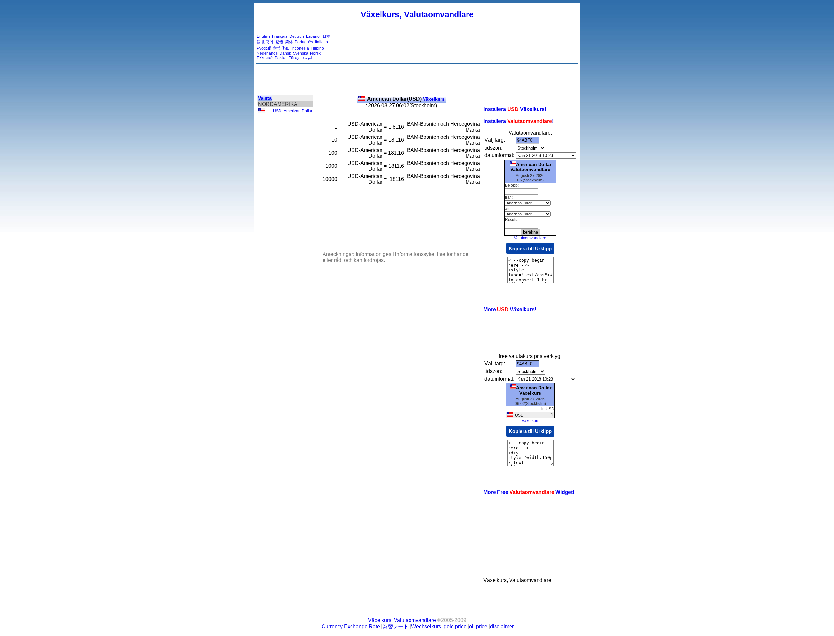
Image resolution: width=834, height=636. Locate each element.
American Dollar (298, 111)
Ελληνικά (265, 58)
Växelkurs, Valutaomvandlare (417, 14)
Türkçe (295, 58)
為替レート (395, 626)
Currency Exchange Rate (351, 626)
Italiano (321, 42)
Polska (281, 58)
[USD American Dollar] (261, 111)
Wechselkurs (426, 626)
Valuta (265, 98)
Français (279, 36)
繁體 (279, 42)
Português (304, 42)
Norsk (315, 53)
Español (313, 36)
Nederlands (267, 53)
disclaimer (502, 626)
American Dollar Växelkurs (533, 390)
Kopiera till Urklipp (530, 248)
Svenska (300, 53)
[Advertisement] (458, 47)
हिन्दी (276, 48)
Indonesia (300, 48)
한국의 (267, 42)
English (263, 36)
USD (277, 111)
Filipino (317, 48)
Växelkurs (406, 99)
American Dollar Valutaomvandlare (530, 167)
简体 (289, 42)
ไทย (285, 48)
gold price (455, 626)
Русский (264, 48)
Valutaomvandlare (530, 238)
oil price (478, 626)
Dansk (285, 53)
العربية (308, 58)
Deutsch (296, 36)
